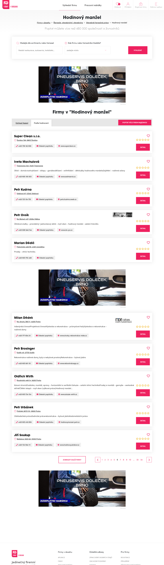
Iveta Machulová (26, 162)
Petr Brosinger (24, 348)
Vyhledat (138, 50)
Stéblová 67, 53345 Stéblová (28, 193)
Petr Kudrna (23, 189)
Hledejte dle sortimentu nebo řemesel (36, 42)
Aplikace (61, 557)
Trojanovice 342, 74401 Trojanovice (30, 165)
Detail (143, 147)
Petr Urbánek (23, 407)
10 (130, 459)
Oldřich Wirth (23, 376)
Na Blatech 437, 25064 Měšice (28, 219)
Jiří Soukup (22, 435)
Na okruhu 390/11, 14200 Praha (29, 321)
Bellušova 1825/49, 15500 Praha (29, 439)
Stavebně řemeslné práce (97, 22)
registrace (125, 557)
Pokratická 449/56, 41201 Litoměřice (30, 247)
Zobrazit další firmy (72, 459)
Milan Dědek (23, 318)
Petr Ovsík (21, 215)
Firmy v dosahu (43, 22)
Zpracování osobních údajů (100, 557)
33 (137, 459)
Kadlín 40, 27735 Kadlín (25, 352)
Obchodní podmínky (97, 561)
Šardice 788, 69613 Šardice (27, 140)
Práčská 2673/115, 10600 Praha (29, 411)
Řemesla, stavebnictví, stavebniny (68, 22)
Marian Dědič (24, 243)
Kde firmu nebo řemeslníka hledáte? (84, 42)
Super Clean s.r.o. (27, 136)
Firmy (60, 561)
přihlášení (125, 561)
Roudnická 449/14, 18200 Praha (29, 380)
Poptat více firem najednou (134, 122)
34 (141, 459)
